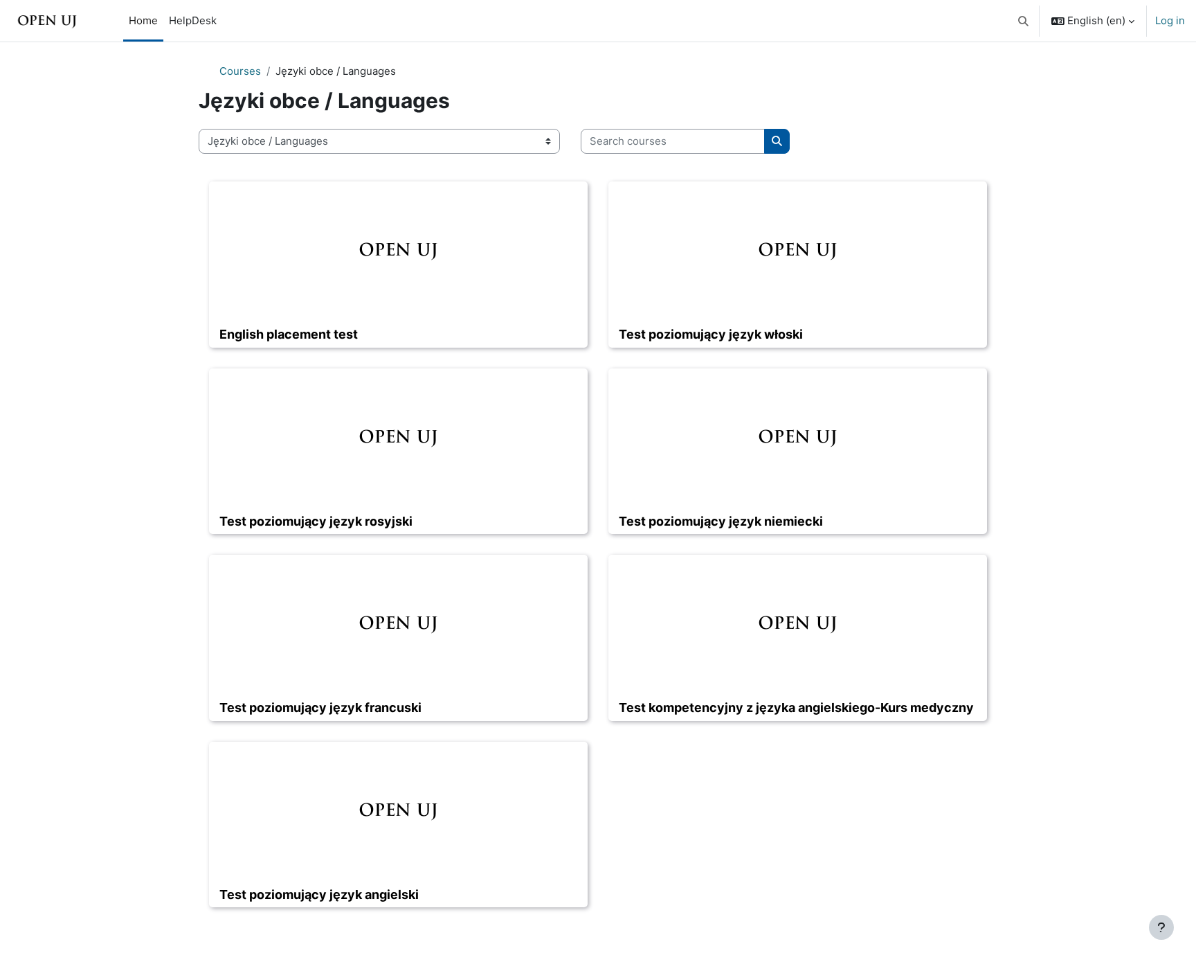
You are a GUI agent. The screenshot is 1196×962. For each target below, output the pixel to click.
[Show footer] (1161, 927)
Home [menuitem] (143, 20)
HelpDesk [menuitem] (193, 20)
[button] (1024, 21)
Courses (240, 71)
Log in (1170, 20)
